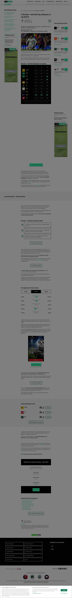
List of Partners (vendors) (36, 593)
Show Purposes (64, 593)
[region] (36, 592)
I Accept (64, 590)
